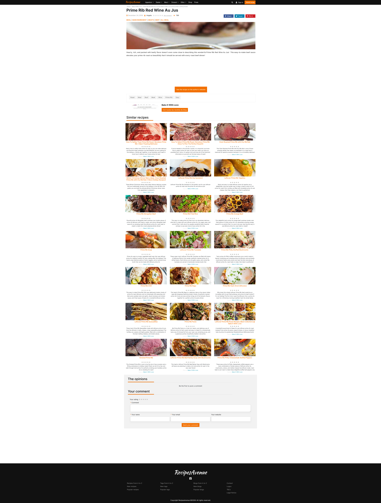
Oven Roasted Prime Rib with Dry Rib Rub (234, 142)
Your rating (134, 399)
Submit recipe (250, 2)
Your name (136, 415)
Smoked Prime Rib (146, 358)
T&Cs (229, 490)
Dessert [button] (174, 2)
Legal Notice (231, 493)
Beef (146, 97)
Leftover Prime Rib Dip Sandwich (190, 178)
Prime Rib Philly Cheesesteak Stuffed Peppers (235, 358)
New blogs (197, 486)
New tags (163, 486)
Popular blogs (198, 490)
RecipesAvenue (133, 2)
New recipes (131, 486)
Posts (196, 2)
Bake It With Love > (137, 6)
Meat (153, 97)
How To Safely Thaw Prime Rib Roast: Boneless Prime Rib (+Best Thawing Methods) (146, 143)
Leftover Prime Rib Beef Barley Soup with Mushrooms (190, 358)
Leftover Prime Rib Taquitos (234, 178)
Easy (177, 97)
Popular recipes (133, 490)
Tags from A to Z (166, 483)
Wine (160, 97)
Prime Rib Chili (146, 286)
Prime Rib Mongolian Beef (146, 214)
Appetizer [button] (148, 2)
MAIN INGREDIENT (139, 20)
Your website (216, 415)
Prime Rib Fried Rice (190, 214)
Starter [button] (158, 2)
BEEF (157, 20)
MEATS (151, 20)
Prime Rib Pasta (190, 322)
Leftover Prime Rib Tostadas (190, 250)
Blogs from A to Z (200, 483)
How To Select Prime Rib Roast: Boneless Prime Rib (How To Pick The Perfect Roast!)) (190, 143)
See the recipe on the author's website (190, 90)
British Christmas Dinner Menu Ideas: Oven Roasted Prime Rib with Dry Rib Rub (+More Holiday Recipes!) (146, 179)
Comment (135, 403)
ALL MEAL (165, 20)
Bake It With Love (148, 156)
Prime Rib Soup (146, 250)
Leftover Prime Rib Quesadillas (146, 322)
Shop (190, 2)
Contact (230, 483)
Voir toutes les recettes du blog (175, 110)
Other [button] (183, 2)
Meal (139, 97)
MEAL (128, 20)
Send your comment (190, 425)
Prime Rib (168, 97)
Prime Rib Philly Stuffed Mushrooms (234, 250)
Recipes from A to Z (134, 483)
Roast (132, 97)
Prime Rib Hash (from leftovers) (235, 286)
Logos (229, 486)
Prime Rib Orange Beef (234, 214)
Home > (129, 6)
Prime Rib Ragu (190, 286)
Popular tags (165, 490)
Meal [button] (166, 2)
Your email (176, 415)
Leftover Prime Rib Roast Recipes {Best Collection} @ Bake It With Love (235, 323)
